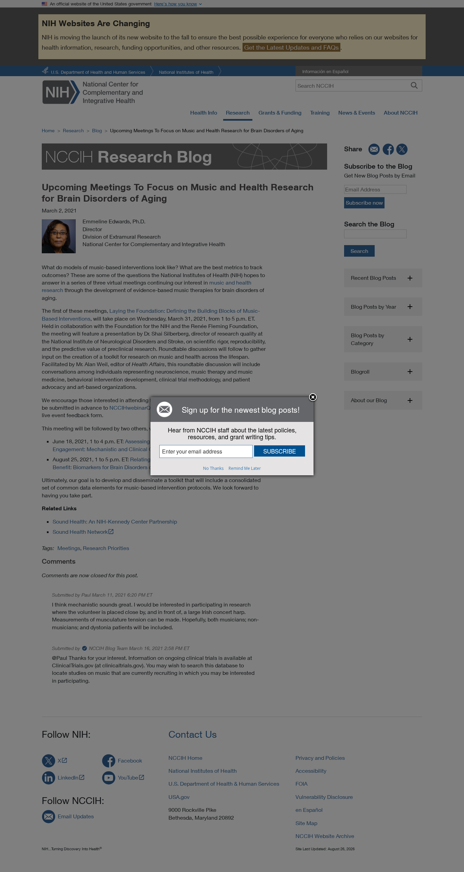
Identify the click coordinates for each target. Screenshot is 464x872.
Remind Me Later (245, 468)
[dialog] (232, 436)
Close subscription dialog (313, 398)
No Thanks (213, 468)
